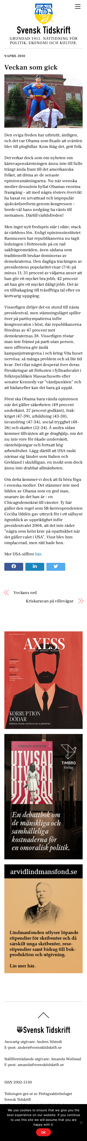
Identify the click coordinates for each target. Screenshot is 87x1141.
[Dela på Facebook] (13, 567)
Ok (43, 1132)
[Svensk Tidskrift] (43, 31)
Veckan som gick (31, 67)
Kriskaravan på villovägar (49, 601)
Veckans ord (25, 592)
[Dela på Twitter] (56, 567)
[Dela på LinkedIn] (35, 567)
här (38, 554)
